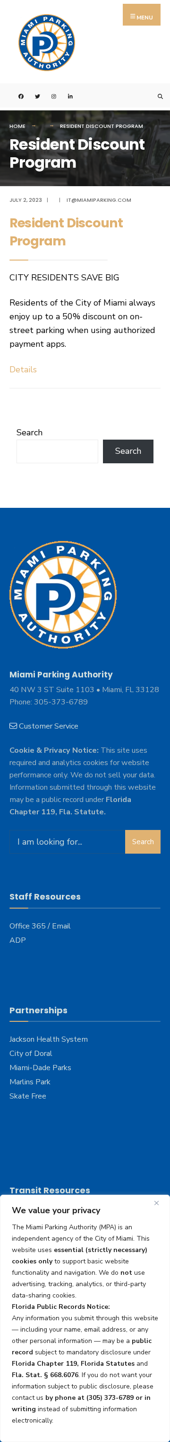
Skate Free (27, 1096)
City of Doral (30, 1053)
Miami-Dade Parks (40, 1068)
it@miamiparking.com (99, 200)
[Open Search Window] (154, 95)
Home (17, 126)
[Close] (160, 1202)
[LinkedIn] (65, 95)
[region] (85, 1318)
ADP (17, 940)
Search (29, 432)
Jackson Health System (48, 1039)
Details (23, 369)
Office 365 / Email (40, 926)
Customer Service (48, 726)
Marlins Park (30, 1082)
